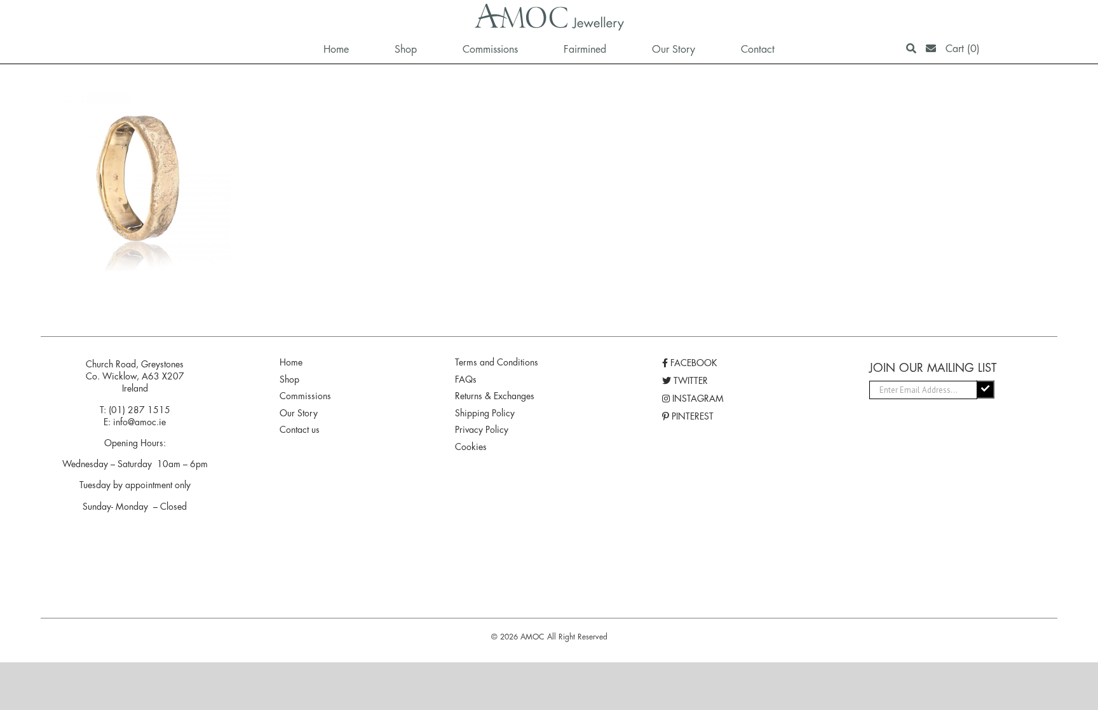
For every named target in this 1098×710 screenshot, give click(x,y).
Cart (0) (963, 48)
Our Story (299, 413)
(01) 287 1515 (139, 410)
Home (291, 362)
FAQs (466, 379)
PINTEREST (691, 416)
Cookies (471, 447)
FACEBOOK (692, 363)
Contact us (300, 429)
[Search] (911, 48)
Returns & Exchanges (494, 396)
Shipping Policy (485, 413)
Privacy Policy (481, 429)
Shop (289, 379)
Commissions (305, 396)
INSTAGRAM (697, 398)
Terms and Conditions (496, 362)
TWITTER (689, 380)
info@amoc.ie (139, 422)
